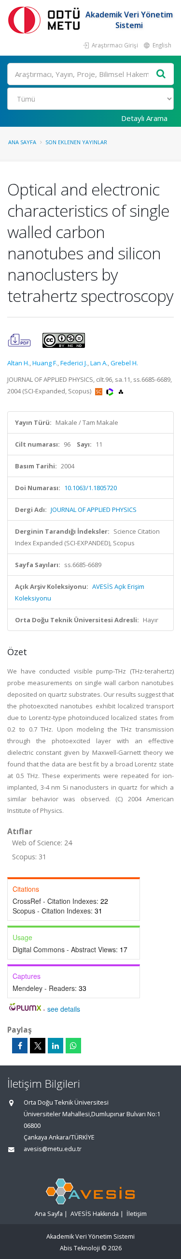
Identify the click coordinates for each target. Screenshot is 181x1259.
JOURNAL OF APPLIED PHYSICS (94, 509)
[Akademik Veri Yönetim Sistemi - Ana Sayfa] (45, 19)
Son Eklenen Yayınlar (76, 142)
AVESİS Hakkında (94, 1214)
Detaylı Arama (144, 118)
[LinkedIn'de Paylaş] (55, 1045)
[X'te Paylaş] (37, 1045)
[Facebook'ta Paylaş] (20, 1045)
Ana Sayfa (22, 142)
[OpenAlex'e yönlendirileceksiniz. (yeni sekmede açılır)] (121, 391)
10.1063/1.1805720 (90, 487)
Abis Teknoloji (80, 1248)
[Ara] (161, 74)
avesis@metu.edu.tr (53, 1149)
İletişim (136, 1214)
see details (63, 1009)
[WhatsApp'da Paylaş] (73, 1045)
